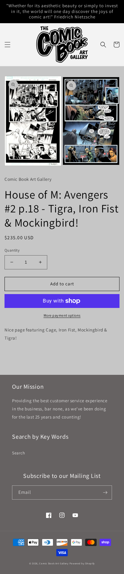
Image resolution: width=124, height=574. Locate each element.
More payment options (62, 315)
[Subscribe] (105, 492)
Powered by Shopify (82, 563)
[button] (7, 44)
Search (18, 453)
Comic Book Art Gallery (53, 563)
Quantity (12, 250)
